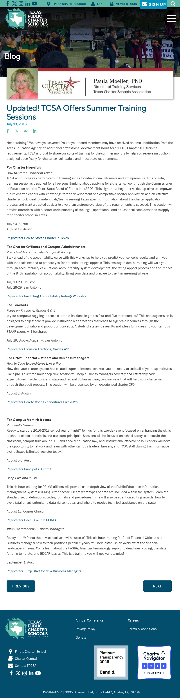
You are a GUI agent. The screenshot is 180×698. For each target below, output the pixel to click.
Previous (21, 586)
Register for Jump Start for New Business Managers (44, 571)
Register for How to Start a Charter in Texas (38, 238)
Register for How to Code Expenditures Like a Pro (42, 402)
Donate (81, 637)
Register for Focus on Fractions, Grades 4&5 (38, 349)
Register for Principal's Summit (29, 469)
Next (157, 586)
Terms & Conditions (142, 629)
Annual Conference (89, 620)
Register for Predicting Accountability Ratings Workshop (47, 296)
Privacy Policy (85, 629)
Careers (133, 620)
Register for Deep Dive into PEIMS (31, 520)
